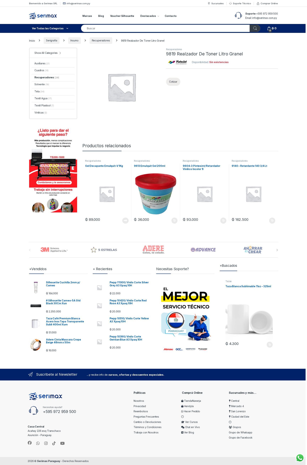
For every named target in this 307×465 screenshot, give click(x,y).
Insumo (75, 40)
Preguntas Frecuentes (146, 416)
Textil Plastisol (44, 105)
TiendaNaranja (192, 400)
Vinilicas (40, 112)
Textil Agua (43, 98)
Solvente (41, 84)
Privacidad (140, 406)
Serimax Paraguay (48, 461)
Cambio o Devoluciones (147, 421)
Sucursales (217, 3)
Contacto (171, 15)
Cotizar (173, 81)
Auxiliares (42, 63)
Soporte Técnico (242, 3)
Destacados (148, 15)
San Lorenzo (238, 411)
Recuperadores (101, 40)
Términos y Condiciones (147, 427)
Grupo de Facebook (240, 437)
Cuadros (41, 70)
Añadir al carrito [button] (173, 221)
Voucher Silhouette (122, 15)
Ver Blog (188, 432)
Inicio (32, 40)
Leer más (125, 221)
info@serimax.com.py (78, 3)
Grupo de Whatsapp (240, 432)
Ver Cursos (191, 421)
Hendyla (188, 406)
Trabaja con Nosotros (146, 432)
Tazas (228, 281)
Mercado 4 (237, 406)
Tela (39, 91)
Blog (101, 15)
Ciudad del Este (239, 416)
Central (234, 400)
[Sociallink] (30, 443)
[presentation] (277, 250)
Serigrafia (51, 40)
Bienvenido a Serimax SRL (43, 3)
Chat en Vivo (192, 427)
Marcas (87, 15)
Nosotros (139, 400)
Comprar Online (269, 3)
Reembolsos (141, 411)
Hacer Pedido (191, 411)
